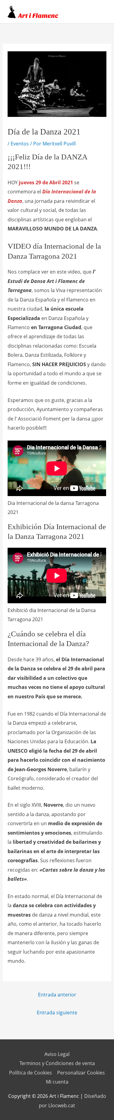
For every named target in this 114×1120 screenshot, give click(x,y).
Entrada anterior (57, 994)
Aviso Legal (57, 1053)
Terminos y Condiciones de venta (57, 1063)
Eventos (20, 143)
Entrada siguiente (57, 1012)
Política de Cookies (30, 1072)
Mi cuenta (57, 1081)
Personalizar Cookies (81, 1072)
